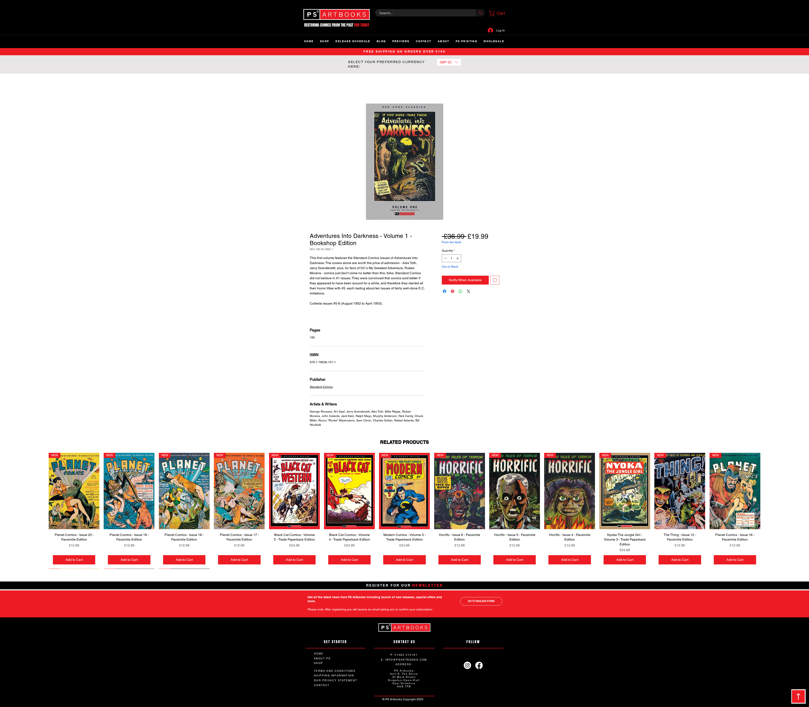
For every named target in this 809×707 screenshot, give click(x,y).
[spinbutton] (451, 258)
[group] (404, 511)
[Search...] (480, 12)
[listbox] (449, 62)
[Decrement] (445, 258)
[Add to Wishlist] (494, 280)
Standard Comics (321, 387)
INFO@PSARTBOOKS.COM (406, 659)
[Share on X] (468, 291)
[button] (498, 13)
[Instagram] (467, 665)
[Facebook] (479, 665)
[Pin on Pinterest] (452, 291)
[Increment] (458, 258)
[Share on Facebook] (444, 291)
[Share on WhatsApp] (460, 291)
